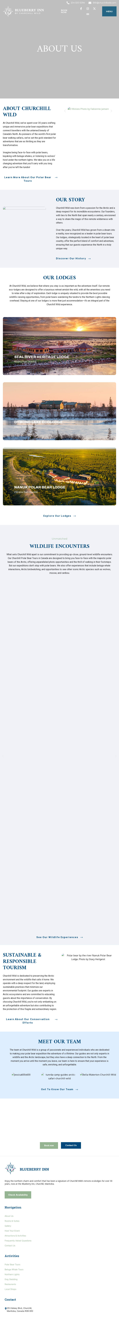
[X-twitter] (94, 8)
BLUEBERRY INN (34, 1169)
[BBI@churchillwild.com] (90, 2)
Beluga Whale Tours (14, 1269)
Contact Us (10, 1245)
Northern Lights (12, 1274)
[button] (109, 11)
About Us (9, 1216)
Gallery (8, 1226)
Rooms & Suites (12, 1221)
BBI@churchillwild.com (104, 2)
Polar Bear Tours (12, 1264)
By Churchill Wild (28, 13)
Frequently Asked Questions (18, 1240)
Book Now (64, 11)
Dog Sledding (11, 1279)
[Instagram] (87, 8)
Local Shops (10, 1289)
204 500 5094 (78, 2)
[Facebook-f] (81, 8)
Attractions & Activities (15, 1235)
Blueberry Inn (29, 10)
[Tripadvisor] (87, 14)
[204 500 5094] (68, 2)
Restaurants (10, 1284)
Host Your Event (12, 1230)
